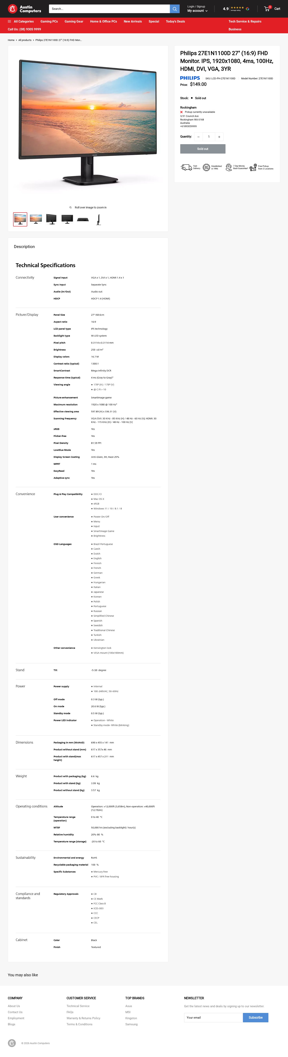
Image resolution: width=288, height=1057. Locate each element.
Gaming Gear (74, 21)
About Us (14, 1006)
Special (154, 21)
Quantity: (186, 136)
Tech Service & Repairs (245, 21)
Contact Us (15, 1012)
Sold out (202, 149)
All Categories (24, 21)
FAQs (70, 1012)
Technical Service (78, 1006)
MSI (127, 1012)
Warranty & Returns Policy (83, 1018)
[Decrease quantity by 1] (198, 137)
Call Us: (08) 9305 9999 (24, 29)
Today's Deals (175, 21)
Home (11, 40)
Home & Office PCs (103, 21)
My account (196, 11)
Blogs (11, 1024)
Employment (16, 1018)
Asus (128, 1006)
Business (235, 29)
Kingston (131, 1018)
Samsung (131, 1024)
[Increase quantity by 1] (219, 137)
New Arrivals (133, 21)
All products (25, 40)
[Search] (175, 9)
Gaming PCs (49, 21)
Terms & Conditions (79, 1024)
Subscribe (256, 1017)
